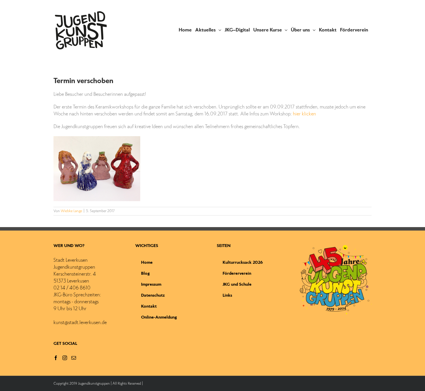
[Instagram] (64, 358)
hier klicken (304, 114)
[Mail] (73, 358)
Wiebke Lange (71, 211)
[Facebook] (55, 358)
